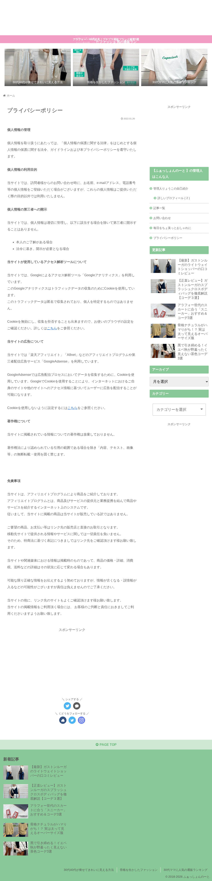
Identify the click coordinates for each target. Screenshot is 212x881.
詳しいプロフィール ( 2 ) (174, 198)
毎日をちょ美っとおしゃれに (172, 228)
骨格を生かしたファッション (139, 869)
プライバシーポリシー (167, 238)
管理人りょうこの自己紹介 (170, 188)
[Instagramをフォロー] (81, 720)
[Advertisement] (72, 662)
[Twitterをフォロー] (72, 720)
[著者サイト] (62, 720)
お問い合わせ (162, 218)
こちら (52, 328)
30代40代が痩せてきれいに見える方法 (89, 869)
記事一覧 (159, 208)
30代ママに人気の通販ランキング (185, 869)
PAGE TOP (108, 744)
